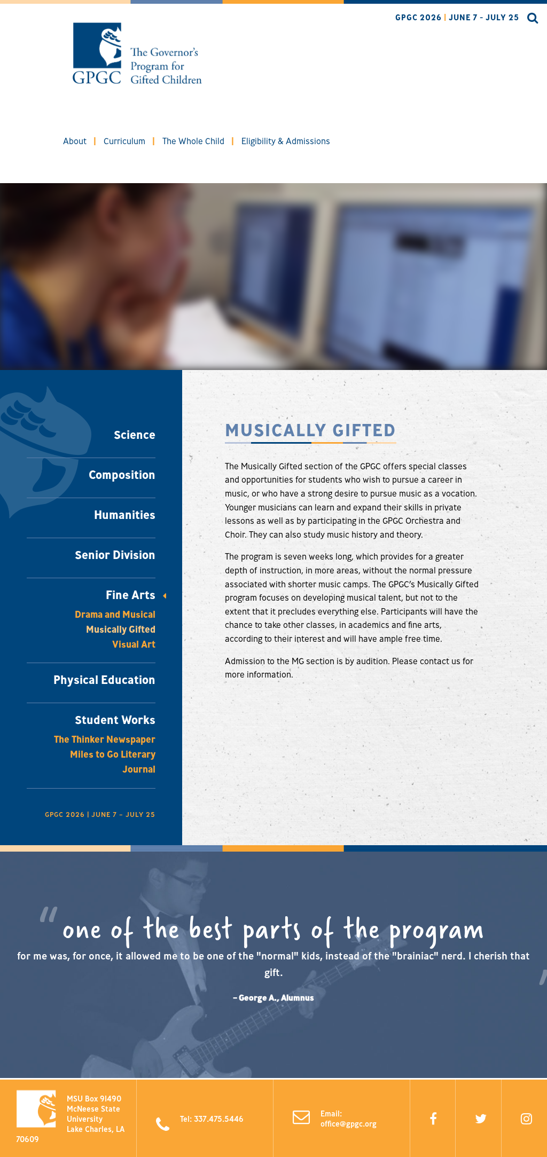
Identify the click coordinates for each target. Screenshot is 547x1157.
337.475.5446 (219, 1118)
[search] (529, 19)
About (75, 141)
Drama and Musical (115, 614)
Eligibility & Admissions (285, 141)
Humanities (124, 514)
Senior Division (115, 554)
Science (134, 434)
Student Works (115, 719)
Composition (122, 474)
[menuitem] (74, 141)
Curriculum (124, 141)
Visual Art (133, 644)
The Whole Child (193, 141)
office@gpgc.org (349, 1124)
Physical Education (104, 679)
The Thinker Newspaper (104, 739)
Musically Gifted (120, 629)
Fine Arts (130, 594)
